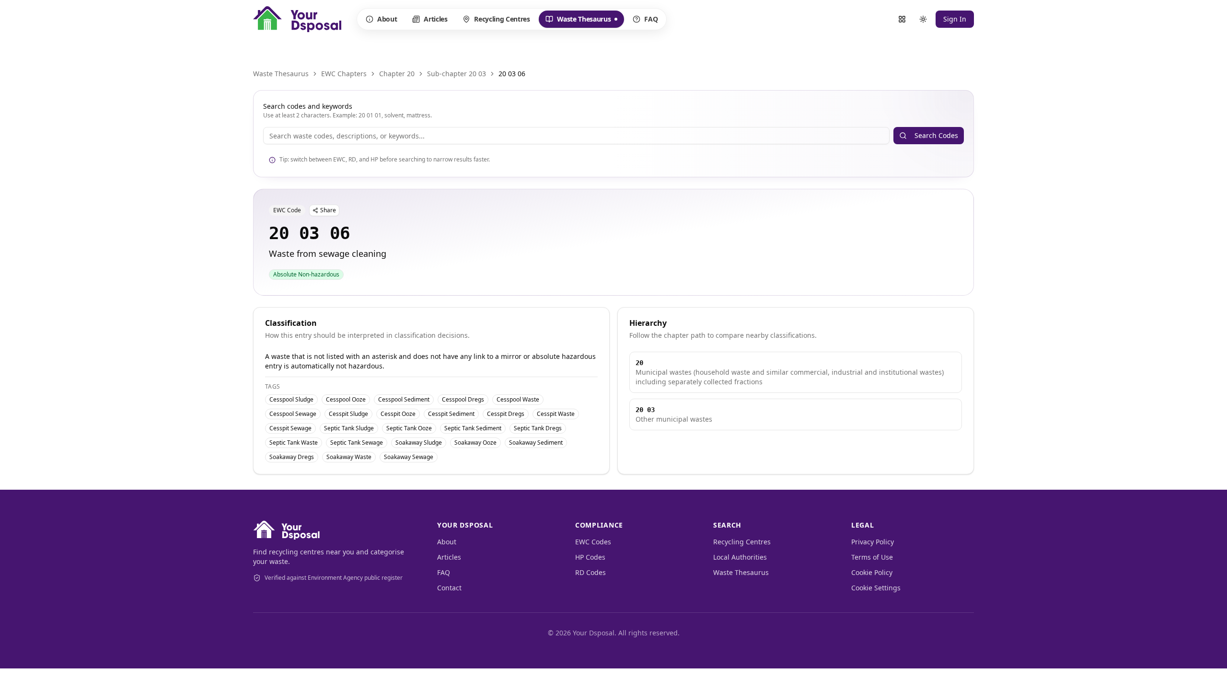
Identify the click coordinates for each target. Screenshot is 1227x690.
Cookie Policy (871, 572)
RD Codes (590, 572)
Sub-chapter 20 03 (456, 73)
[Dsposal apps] (902, 19)
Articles (435, 18)
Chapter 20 (397, 73)
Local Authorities (740, 557)
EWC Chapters (344, 73)
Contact (449, 587)
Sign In (954, 18)
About (387, 18)
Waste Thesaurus (578, 21)
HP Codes (590, 557)
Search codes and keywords (307, 106)
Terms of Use (872, 557)
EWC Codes (593, 541)
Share (328, 210)
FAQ (651, 18)
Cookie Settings (876, 587)
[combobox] (576, 135)
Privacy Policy (872, 541)
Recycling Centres (502, 18)
